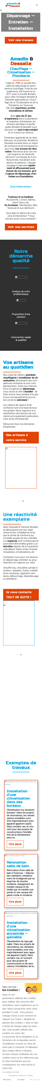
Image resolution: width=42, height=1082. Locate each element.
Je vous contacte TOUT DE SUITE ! (19, 594)
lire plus (15, 844)
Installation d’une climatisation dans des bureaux (18, 798)
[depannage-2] (18, 605)
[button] (3, 28)
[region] (21, 28)
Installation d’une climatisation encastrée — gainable (18, 930)
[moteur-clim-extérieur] (21, 449)
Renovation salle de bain (18, 864)
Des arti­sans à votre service (17, 437)
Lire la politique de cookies (10, 1072)
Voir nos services (21, 227)
